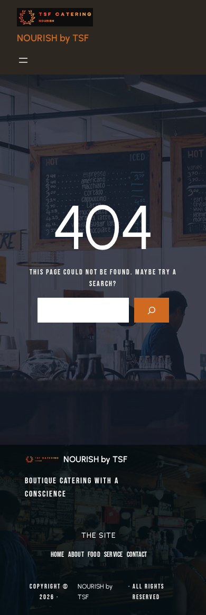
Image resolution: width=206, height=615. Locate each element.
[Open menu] (23, 60)
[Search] (151, 310)
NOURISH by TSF (53, 38)
